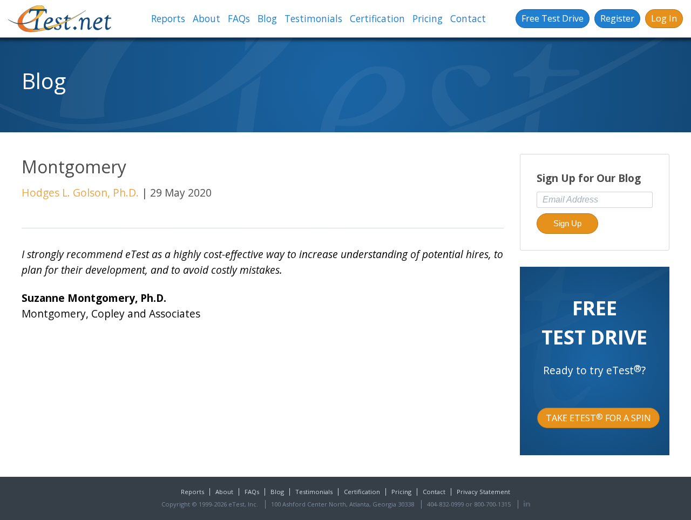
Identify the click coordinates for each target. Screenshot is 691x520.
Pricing (427, 18)
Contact (468, 18)
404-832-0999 (445, 504)
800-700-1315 (492, 504)
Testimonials (313, 18)
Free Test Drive (552, 18)
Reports (168, 18)
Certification (377, 18)
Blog (267, 18)
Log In (664, 18)
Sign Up (567, 223)
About (206, 18)
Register (617, 18)
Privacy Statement (483, 492)
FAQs (239, 18)
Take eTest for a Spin (598, 418)
